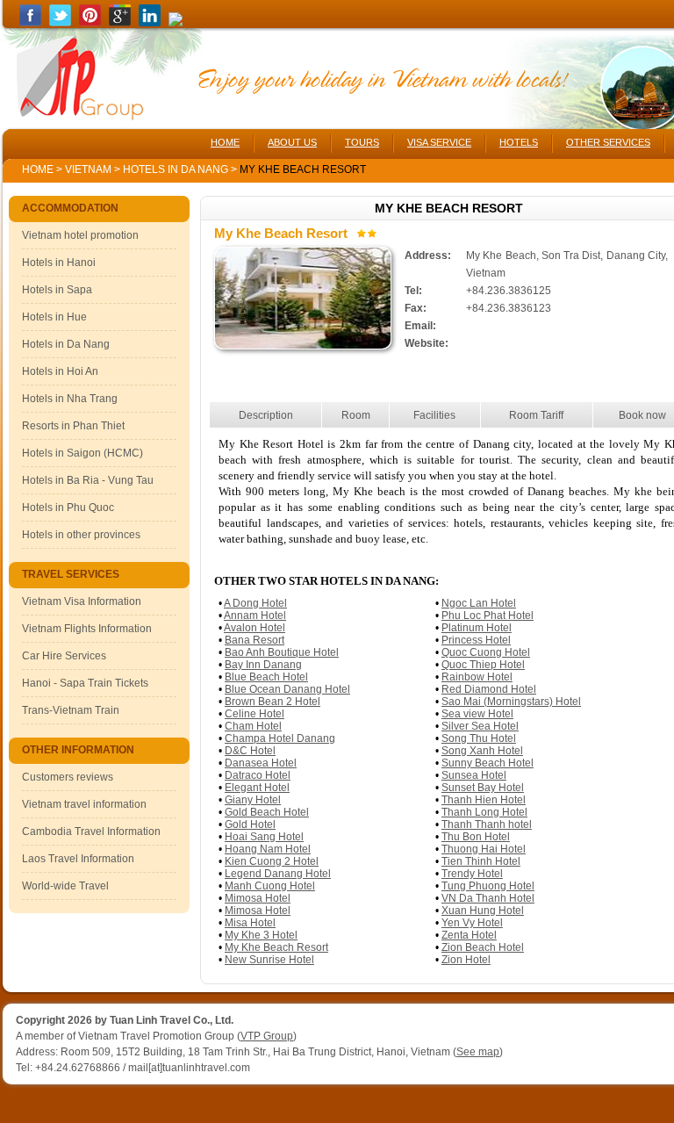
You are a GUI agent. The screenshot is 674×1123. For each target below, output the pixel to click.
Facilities (434, 415)
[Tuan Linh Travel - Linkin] (150, 23)
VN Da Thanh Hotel (487, 898)
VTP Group (266, 1036)
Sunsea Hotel (473, 775)
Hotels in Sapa (57, 290)
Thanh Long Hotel (484, 812)
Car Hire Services (64, 656)
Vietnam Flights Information (87, 629)
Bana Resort (254, 640)
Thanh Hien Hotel (483, 800)
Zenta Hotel (469, 935)
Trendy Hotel (472, 873)
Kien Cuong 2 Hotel (272, 861)
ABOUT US (292, 142)
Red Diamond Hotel (488, 689)
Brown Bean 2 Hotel (272, 701)
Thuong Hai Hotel (483, 849)
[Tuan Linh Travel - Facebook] (30, 23)
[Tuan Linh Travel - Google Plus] (120, 23)
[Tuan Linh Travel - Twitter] (60, 23)
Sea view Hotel (477, 714)
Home (38, 169)
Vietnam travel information (84, 804)
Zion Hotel (466, 960)
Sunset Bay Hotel (482, 787)
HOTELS (518, 142)
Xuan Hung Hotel (482, 910)
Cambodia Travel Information (91, 831)
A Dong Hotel (255, 603)
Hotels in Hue (54, 317)
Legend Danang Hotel (278, 873)
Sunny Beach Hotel (487, 763)
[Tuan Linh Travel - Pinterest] (90, 23)
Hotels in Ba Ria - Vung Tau (88, 480)
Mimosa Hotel (257, 898)
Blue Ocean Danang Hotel (287, 689)
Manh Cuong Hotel (270, 886)
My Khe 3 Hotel (261, 935)
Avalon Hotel (254, 628)
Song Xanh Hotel (482, 751)
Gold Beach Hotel (267, 812)
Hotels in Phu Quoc (68, 507)
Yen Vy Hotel (472, 923)
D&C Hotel (250, 751)
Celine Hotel (254, 714)
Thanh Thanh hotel (486, 824)
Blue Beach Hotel (266, 677)
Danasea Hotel (261, 763)
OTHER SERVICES (608, 142)
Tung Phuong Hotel (487, 886)
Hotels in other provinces (81, 535)
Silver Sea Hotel (480, 726)
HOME (225, 142)
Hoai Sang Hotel (264, 837)
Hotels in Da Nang (177, 169)
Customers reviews (67, 777)
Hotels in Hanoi (59, 262)
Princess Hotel (476, 640)
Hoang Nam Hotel (268, 849)
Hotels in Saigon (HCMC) (82, 453)
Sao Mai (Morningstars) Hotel (511, 701)
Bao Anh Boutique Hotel (282, 652)
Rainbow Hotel (477, 677)
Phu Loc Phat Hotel (487, 615)
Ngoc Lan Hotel (478, 603)
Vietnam (88, 169)
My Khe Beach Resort (276, 947)
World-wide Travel (65, 886)
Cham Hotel (253, 726)
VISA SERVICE (439, 142)
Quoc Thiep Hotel (483, 665)
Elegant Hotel (257, 787)
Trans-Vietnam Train (70, 710)
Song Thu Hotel (478, 738)
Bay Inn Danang (263, 665)
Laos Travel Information (78, 859)
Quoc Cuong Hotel (485, 652)
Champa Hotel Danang (280, 738)
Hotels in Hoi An (60, 371)
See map (477, 1052)
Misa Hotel (250, 923)
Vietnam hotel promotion (80, 235)
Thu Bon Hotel (475, 837)
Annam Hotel (255, 615)
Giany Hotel (253, 800)
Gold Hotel (250, 824)
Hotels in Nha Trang (70, 398)
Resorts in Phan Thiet (73, 426)
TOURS (362, 142)
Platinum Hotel (476, 628)
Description (266, 415)
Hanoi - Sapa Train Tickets (85, 683)
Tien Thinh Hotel (480, 861)
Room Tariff (536, 415)
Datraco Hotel (257, 775)
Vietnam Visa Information (81, 601)
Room (355, 415)
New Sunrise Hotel (269, 960)
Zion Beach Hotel (482, 947)
